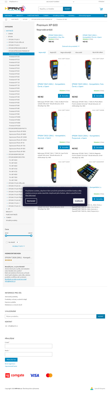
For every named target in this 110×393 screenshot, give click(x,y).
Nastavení (31, 201)
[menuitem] (8, 15)
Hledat (67, 9)
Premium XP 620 (14, 74)
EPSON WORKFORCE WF (16, 154)
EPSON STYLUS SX (14, 186)
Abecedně (78, 52)
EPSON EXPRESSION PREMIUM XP (19, 51)
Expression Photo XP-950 (17, 151)
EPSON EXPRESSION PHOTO (18, 128)
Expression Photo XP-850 (17, 149)
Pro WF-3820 (13, 160)
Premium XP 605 (14, 65)
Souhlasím (79, 201)
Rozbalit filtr (18, 246)
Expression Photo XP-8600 (17, 134)
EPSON (10, 37)
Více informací (30, 195)
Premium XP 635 (14, 103)
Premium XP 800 (14, 88)
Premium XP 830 (14, 111)
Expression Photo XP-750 (17, 146)
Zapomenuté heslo (11, 366)
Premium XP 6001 (14, 120)
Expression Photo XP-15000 (18, 137)
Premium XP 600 (14, 54)
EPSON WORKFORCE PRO (17, 157)
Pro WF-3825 (13, 163)
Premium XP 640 (14, 105)
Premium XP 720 (14, 85)
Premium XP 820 (14, 94)
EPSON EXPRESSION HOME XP (18, 48)
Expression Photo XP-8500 (17, 131)
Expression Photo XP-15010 (18, 140)
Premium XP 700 (14, 80)
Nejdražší (53, 52)
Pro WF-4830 (13, 174)
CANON (10, 34)
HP (9, 209)
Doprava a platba (10, 302)
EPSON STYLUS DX (14, 200)
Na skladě (13, 242)
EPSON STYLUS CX (14, 206)
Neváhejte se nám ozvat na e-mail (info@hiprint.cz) (15, 280)
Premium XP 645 (14, 108)
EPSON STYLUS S (14, 39)
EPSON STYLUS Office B (16, 42)
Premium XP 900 (14, 114)
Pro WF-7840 (13, 180)
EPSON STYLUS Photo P (16, 189)
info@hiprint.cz (13, 326)
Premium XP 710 (14, 83)
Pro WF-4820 (13, 166)
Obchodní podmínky (52, 2)
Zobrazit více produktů (69, 46)
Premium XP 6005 (14, 123)
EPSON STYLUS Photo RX (16, 197)
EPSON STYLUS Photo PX (16, 192)
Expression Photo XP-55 (16, 143)
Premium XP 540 (14, 97)
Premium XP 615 (14, 71)
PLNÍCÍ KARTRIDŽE (11, 215)
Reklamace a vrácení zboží (13, 305)
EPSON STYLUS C (14, 203)
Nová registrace (10, 364)
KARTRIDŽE (9, 31)
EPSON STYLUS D (14, 45)
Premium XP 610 (14, 68)
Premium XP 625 (14, 77)
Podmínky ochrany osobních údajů (16, 299)
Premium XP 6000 (14, 117)
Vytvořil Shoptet (100, 389)
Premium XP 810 (14, 91)
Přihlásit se (11, 360)
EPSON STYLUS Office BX (17, 183)
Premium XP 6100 (14, 126)
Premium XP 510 (14, 60)
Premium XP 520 (14, 62)
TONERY (8, 217)
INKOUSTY (9, 212)
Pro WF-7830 (13, 177)
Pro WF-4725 (13, 172)
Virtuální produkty (11, 220)
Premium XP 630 (14, 100)
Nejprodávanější (66, 52)
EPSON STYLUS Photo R (16, 195)
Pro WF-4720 (13, 169)
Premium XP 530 (14, 57)
